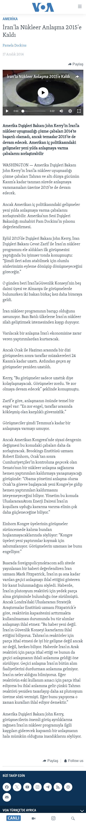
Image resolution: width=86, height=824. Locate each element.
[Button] (76, 64)
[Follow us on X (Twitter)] (17, 787)
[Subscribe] (7, 797)
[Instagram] (53, 818)
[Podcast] (68, 787)
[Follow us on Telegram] (47, 787)
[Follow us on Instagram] (37, 787)
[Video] (33, 818)
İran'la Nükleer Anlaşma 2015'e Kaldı (38, 77)
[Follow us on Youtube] (27, 787)
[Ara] (73, 818)
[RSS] (58, 787)
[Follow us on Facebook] (7, 787)
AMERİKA (10, 19)
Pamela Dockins (14, 45)
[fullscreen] (79, 111)
